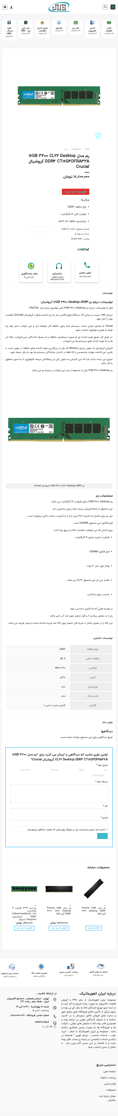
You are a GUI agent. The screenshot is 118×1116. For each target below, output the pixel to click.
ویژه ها (78, 234)
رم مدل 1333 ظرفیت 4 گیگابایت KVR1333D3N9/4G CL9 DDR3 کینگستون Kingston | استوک (24, 914)
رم (66, 149)
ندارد (63, 686)
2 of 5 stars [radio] (77, 770)
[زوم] (99, 136)
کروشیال (46, 302)
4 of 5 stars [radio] (21, 770)
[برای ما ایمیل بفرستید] (47, 1027)
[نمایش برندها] (83, 249)
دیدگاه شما (101, 781)
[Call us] (43, 1027)
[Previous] (111, 33)
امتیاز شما (102, 765)
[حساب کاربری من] (11, 7)
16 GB (62, 658)
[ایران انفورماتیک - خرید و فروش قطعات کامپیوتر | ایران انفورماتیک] (59, 7)
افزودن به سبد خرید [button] (59, 928)
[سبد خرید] (5, 7)
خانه (87, 149)
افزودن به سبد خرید (75, 191)
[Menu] (112, 7)
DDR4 (62, 649)
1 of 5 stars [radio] (101, 770)
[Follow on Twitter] (51, 1027)
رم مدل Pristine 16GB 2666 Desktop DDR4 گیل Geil (94, 911)
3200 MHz (60, 668)
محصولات (76, 149)
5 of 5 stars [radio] (94, 775)
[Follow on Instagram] (55, 1027)
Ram (80, 238)
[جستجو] (105, 7)
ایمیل (104, 817)
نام (105, 806)
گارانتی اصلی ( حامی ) (54, 705)
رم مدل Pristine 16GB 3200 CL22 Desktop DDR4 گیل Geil (59, 911)
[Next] (5, 33)
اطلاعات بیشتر (93, 928)
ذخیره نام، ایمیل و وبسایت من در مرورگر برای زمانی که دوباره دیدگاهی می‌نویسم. (66, 829)
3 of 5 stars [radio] (51, 770)
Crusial (74, 238)
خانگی (62, 677)
